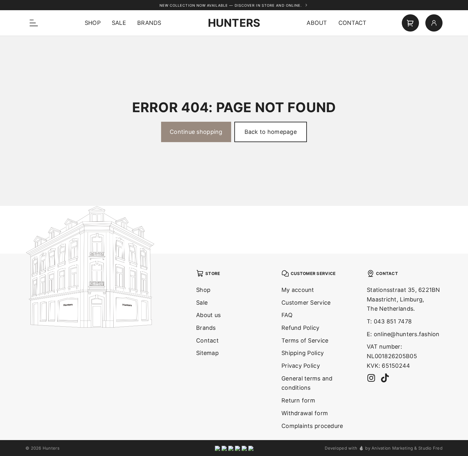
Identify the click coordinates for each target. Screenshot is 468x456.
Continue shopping (196, 131)
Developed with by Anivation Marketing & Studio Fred (384, 448)
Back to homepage (271, 131)
